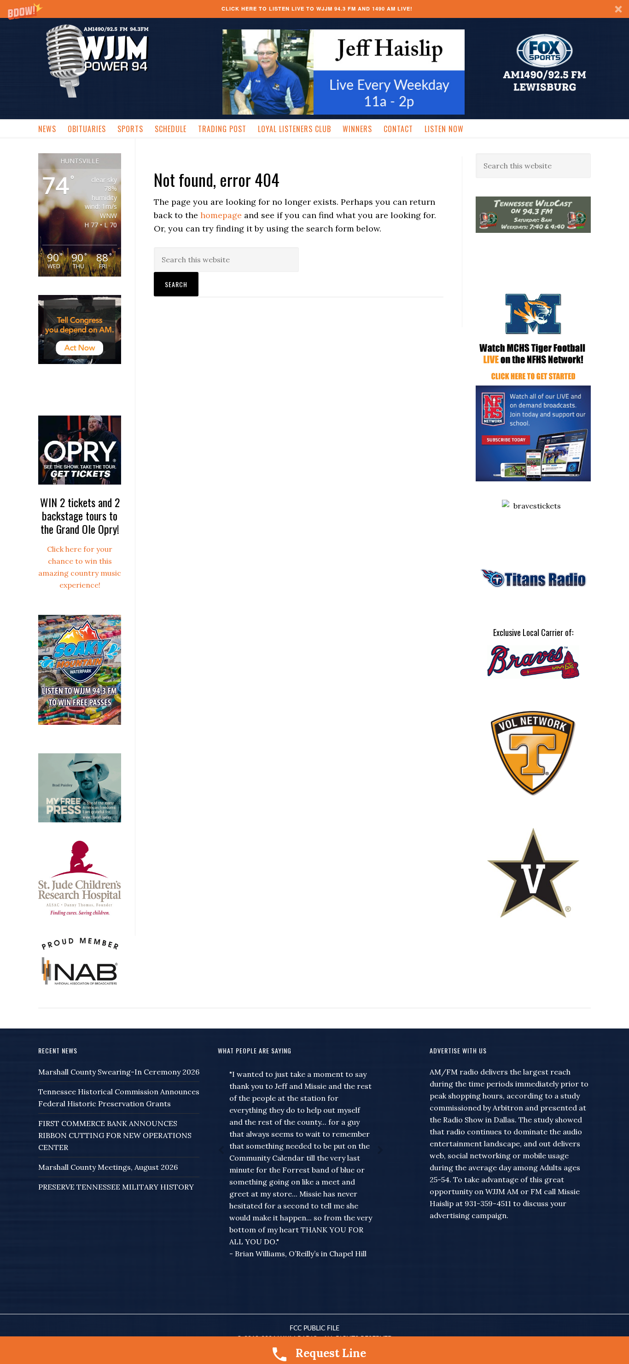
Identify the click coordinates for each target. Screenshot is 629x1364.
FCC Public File (314, 1328)
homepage (221, 215)
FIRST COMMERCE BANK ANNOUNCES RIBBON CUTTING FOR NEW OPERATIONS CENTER (115, 1135)
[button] (314, 9)
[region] (343, 72)
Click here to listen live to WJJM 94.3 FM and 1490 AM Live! (317, 8)
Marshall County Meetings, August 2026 (108, 1167)
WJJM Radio (97, 60)
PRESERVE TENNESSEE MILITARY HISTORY (116, 1186)
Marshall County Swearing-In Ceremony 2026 (118, 1071)
